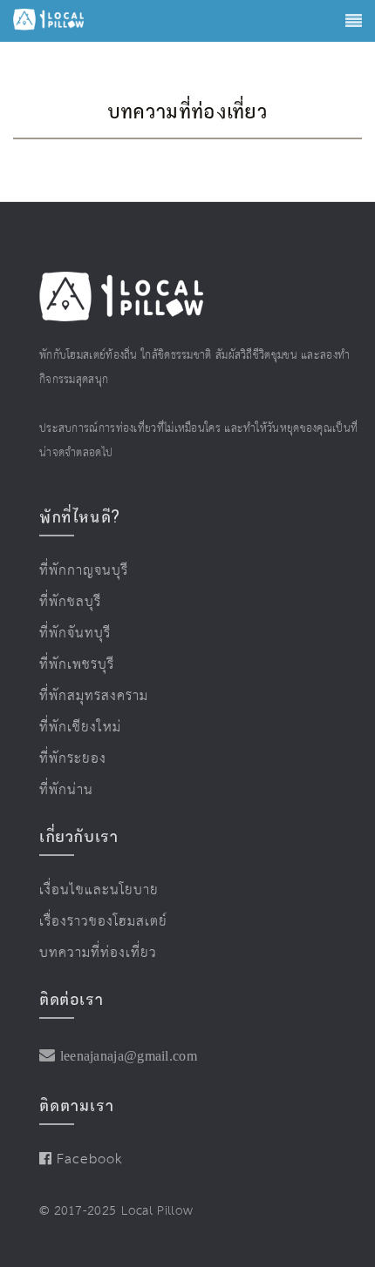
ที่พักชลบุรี (64, 598)
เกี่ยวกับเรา (78, 818)
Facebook (83, 1134)
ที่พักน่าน (61, 773)
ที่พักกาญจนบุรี (76, 569)
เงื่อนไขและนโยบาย (87, 871)
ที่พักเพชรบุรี (70, 656)
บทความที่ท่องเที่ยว (86, 930)
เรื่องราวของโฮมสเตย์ (91, 900)
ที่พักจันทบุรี (69, 627)
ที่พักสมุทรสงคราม (83, 686)
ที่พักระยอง (66, 744)
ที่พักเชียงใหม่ (72, 714)
